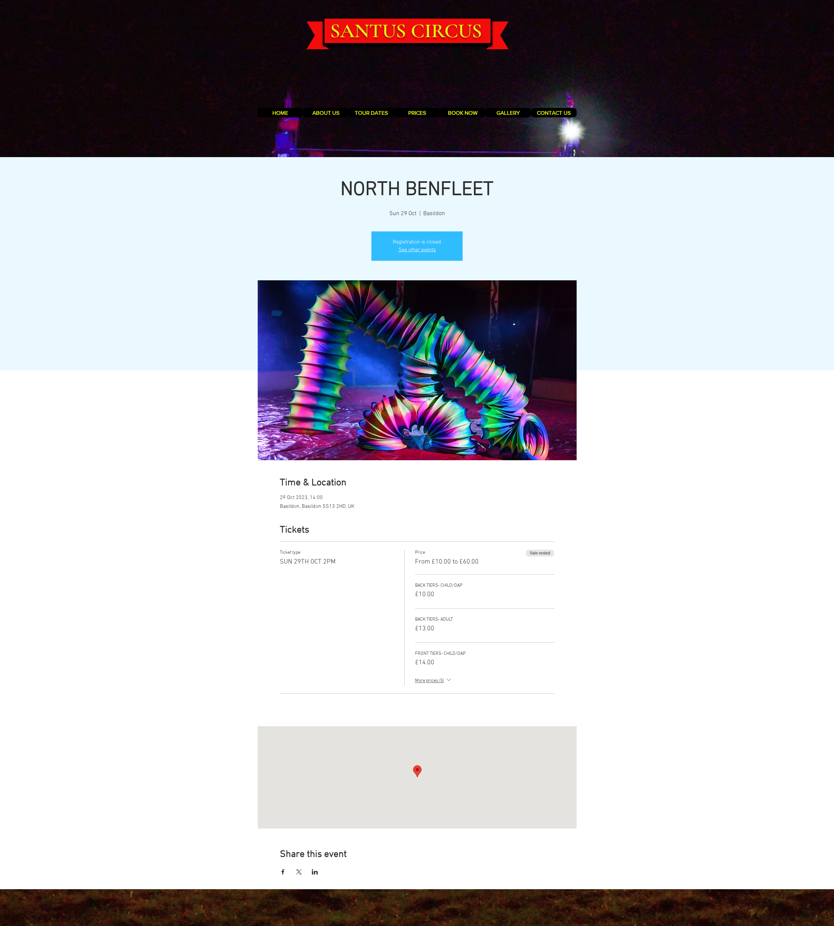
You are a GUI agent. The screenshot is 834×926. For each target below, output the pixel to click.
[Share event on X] (299, 872)
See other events (417, 250)
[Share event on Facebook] (283, 872)
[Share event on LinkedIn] (315, 872)
